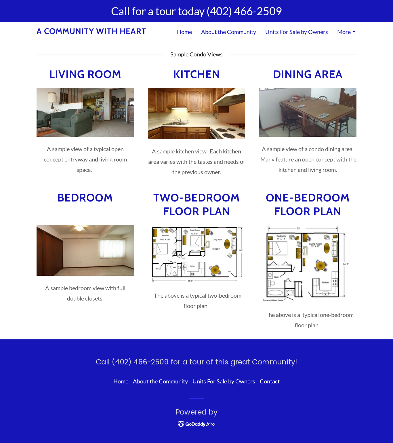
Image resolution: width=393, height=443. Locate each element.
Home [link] (184, 31)
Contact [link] (270, 381)
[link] (91, 31)
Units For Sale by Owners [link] (296, 31)
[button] (346, 32)
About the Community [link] (228, 31)
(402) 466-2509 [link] (244, 11)
